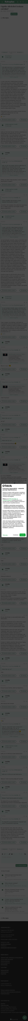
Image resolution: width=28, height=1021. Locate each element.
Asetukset (15, 535)
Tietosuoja (5, 535)
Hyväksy (22, 535)
